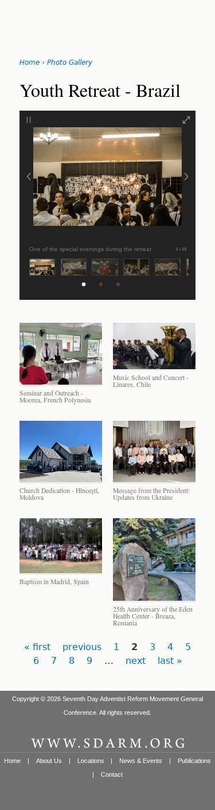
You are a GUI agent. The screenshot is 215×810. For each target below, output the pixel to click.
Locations (90, 760)
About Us (49, 760)
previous (81, 646)
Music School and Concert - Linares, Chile (151, 381)
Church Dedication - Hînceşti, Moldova (59, 494)
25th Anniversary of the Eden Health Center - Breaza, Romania (153, 616)
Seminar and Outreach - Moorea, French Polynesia (55, 396)
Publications (194, 760)
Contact (112, 774)
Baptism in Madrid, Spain (54, 581)
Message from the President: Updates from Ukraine (151, 494)
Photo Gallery (69, 62)
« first (37, 646)
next (136, 660)
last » (170, 660)
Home (29, 62)
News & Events (140, 760)
